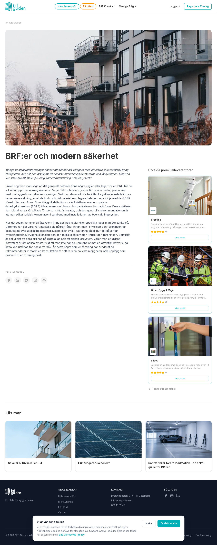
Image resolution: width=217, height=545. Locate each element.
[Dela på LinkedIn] (17, 280)
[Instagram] (172, 495)
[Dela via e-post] (35, 280)
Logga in (175, 6)
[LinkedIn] (178, 495)
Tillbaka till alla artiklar (164, 388)
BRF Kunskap (106, 6)
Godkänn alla (169, 523)
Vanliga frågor (127, 6)
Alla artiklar (15, 22)
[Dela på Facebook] (8, 280)
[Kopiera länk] (44, 280)
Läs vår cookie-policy (72, 534)
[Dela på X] (26, 280)
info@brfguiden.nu (121, 500)
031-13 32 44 (118, 505)
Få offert (88, 6)
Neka (149, 523)
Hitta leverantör (67, 6)
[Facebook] (165, 495)
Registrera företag (198, 6)
